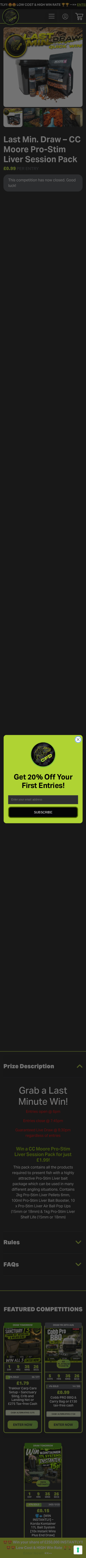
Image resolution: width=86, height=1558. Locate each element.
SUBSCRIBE (43, 812)
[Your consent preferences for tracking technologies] (78, 1550)
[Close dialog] (78, 739)
